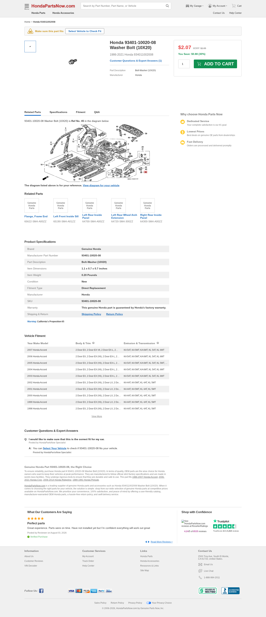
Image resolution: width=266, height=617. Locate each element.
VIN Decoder (30, 565)
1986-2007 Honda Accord (145, 477)
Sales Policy (100, 603)
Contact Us (219, 13)
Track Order (88, 561)
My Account (88, 556)
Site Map (144, 570)
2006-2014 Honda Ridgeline (57, 480)
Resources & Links (149, 565)
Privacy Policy (135, 603)
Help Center (235, 13)
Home (27, 22)
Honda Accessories (63, 13)
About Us (28, 556)
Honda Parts (38, 13)
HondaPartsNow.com (34, 485)
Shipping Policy (91, 314)
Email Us (208, 564)
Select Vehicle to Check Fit (84, 31)
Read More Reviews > (162, 542)
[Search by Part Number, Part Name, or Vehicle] (167, 6)
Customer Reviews (33, 561)
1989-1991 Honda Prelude (86, 480)
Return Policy (114, 314)
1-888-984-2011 (212, 577)
